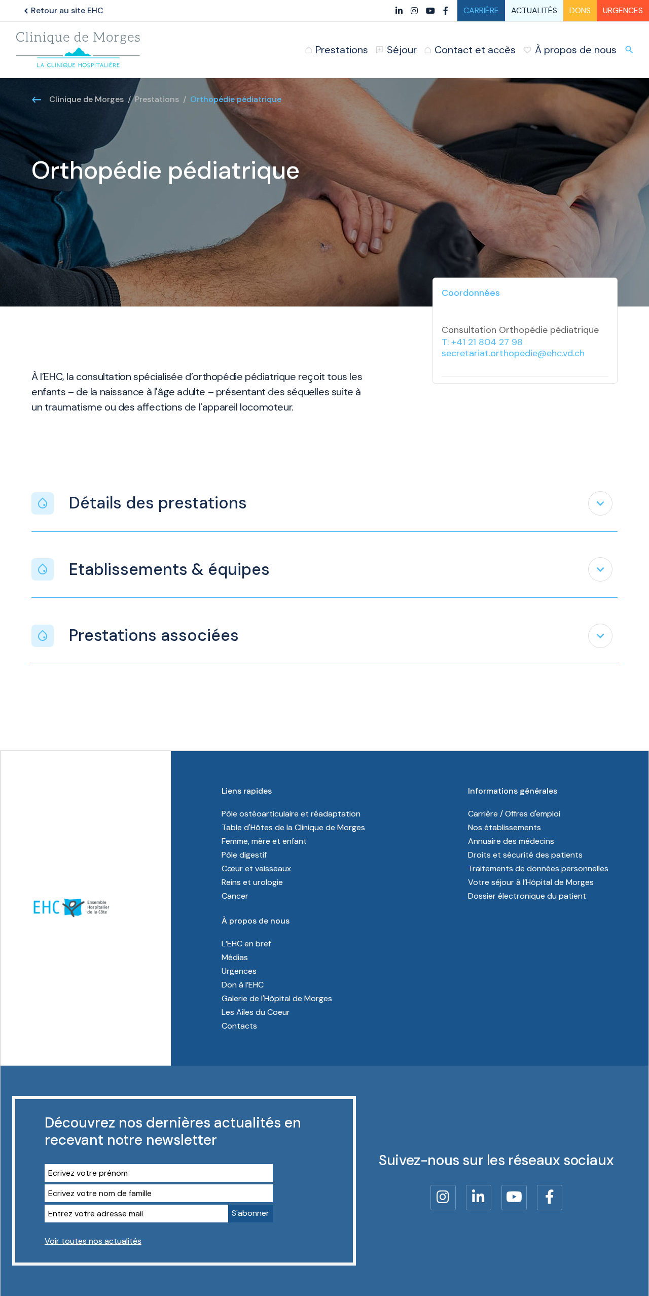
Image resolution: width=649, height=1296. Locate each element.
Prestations (157, 99)
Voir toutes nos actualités (93, 1241)
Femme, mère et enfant (264, 841)
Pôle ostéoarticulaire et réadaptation (291, 813)
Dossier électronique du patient (527, 896)
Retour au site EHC (62, 10)
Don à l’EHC (243, 984)
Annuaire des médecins (511, 841)
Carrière (481, 10)
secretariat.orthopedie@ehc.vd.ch (513, 353)
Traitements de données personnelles (538, 868)
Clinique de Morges (86, 99)
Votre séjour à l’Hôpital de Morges (531, 882)
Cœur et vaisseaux (256, 868)
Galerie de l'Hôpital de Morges (277, 998)
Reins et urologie (252, 882)
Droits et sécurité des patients (525, 854)
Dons (580, 10)
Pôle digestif (244, 854)
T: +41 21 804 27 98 (482, 342)
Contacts (239, 1025)
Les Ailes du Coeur (256, 1012)
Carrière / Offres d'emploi (514, 813)
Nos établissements (504, 827)
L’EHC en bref (246, 943)
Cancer (235, 896)
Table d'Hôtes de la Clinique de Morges (293, 827)
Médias (235, 957)
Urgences (623, 10)
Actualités (534, 10)
